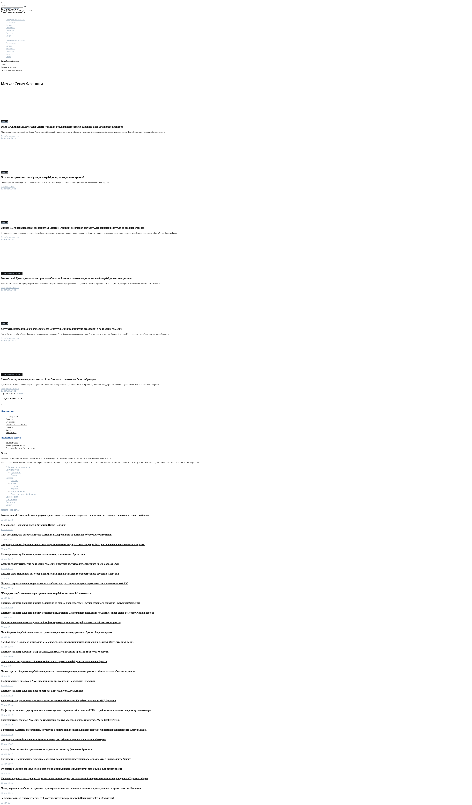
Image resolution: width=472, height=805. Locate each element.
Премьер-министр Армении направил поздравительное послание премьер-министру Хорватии (55, 651)
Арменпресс (12, 442)
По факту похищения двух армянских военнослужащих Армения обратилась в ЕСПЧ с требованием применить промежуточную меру (76, 710)
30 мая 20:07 (7, 617)
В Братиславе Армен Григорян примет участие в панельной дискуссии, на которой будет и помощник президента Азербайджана (74, 729)
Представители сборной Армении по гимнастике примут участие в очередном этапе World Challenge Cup (60, 719)
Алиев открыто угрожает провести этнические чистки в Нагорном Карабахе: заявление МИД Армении (58, 700)
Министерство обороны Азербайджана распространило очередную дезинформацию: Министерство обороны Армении (68, 671)
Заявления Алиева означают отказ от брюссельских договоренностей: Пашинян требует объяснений (57, 798)
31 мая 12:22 (7, 520)
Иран (13, 483)
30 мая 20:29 (7, 559)
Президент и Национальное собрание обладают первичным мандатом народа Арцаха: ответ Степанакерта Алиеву (65, 758)
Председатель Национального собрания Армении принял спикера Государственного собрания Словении (60, 573)
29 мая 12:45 (7, 803)
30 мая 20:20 (7, 588)
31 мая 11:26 (7, 530)
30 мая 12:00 (7, 656)
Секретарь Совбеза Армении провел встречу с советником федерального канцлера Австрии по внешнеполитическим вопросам (73, 544)
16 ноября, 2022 (8, 239)
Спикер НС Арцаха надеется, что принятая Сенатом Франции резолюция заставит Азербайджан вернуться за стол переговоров (73, 227)
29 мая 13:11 (7, 773)
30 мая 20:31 (7, 549)
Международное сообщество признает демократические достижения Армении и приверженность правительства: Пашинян (71, 788)
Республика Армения (10, 136)
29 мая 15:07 (7, 754)
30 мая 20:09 (7, 608)
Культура (9, 33)
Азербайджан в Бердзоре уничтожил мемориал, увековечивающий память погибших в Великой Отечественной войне (67, 641)
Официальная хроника (15, 19)
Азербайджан (18, 491)
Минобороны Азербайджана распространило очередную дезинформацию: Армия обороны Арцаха (56, 632)
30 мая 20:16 (7, 598)
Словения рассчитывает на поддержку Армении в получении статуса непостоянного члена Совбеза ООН (60, 563)
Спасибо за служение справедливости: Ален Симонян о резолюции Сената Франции (48, 379)
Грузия (14, 486)
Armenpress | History (15, 445)
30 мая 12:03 (7, 647)
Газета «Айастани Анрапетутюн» (21, 448)
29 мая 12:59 (7, 783)
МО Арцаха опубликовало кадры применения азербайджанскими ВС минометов (46, 593)
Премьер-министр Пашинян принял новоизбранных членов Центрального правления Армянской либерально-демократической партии (77, 612)
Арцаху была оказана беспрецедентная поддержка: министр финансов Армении (46, 749)
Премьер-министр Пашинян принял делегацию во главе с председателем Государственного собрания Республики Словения (70, 602)
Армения (16, 472)
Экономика (10, 27)
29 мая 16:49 (7, 735)
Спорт (8, 35)
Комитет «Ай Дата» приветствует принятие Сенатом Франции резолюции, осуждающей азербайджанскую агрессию (66, 278)
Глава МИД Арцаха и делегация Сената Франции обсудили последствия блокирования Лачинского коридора (62, 126)
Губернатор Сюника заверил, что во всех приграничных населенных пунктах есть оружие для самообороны (61, 768)
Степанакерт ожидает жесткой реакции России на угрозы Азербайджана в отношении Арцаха (54, 661)
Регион (9, 25)
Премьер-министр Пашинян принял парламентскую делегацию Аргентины (43, 554)
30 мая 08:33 (7, 705)
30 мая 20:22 (7, 578)
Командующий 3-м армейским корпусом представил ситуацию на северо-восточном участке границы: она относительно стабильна (75, 515)
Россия (14, 480)
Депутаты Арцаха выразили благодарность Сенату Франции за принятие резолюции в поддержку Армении (61, 328)
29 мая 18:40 (7, 725)
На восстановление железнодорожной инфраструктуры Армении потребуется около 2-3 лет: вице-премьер (61, 622)
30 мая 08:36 (7, 695)
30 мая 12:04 (7, 637)
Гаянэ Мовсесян (8, 187)
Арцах (14, 475)
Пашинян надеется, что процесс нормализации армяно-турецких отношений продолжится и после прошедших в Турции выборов (74, 778)
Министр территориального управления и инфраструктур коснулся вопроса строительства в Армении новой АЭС (64, 583)
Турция (15, 488)
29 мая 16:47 (7, 744)
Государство (11, 22)
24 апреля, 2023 (8, 138)
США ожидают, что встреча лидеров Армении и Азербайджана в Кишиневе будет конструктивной (56, 534)
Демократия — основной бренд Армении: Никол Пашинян (33, 524)
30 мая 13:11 (7, 627)
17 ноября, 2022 (8, 189)
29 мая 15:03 (7, 764)
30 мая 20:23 (7, 569)
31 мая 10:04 (7, 539)
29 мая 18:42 (7, 715)
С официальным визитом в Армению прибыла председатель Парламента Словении (48, 681)
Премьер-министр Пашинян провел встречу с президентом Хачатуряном (42, 690)
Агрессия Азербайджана (24, 494)
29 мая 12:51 (7, 793)
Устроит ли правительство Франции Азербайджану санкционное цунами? (42, 177)
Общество (10, 30)
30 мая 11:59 (7, 666)
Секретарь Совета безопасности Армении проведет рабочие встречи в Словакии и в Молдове (53, 739)
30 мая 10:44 (7, 676)
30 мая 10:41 (7, 686)
